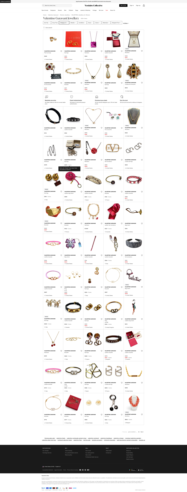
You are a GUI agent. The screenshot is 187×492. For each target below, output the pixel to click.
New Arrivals (45, 10)
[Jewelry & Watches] (91, 10)
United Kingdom (48, 490)
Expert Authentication (76, 100)
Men (65, 10)
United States (55, 490)
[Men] (67, 10)
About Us (112, 10)
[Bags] (79, 10)
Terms (64, 470)
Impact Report (129, 455)
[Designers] (56, 10)
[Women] (63, 10)
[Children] (74, 10)
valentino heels (60, 438)
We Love (101, 10)
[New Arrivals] (49, 10)
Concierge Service (47, 453)
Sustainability (129, 453)
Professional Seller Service (91, 457)
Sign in (132, 5)
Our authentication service (71, 453)
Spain (64, 490)
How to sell (88, 450)
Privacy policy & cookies (72, 470)
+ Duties (69, 165)
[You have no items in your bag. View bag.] (144, 5)
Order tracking (68, 450)
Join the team (129, 457)
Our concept (46, 450)
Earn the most (124, 100)
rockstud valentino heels (64, 440)
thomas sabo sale (50, 438)
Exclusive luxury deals (101, 100)
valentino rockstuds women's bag (76, 438)
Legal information (58, 470)
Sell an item (123, 5)
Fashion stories (130, 459)
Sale (107, 10)
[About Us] (116, 10)
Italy (67, 490)
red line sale (86, 440)
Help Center (109, 450)
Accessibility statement (48, 470)
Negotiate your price (50, 100)
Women (60, 10)
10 (138, 432)
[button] (144, 5)
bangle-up (142, 440)
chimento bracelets (109, 440)
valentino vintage (119, 438)
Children (71, 10)
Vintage (94, 10)
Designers (53, 10)
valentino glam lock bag (49, 440)
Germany (60, 490)
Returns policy (68, 455)
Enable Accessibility (5, 1)
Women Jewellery (65, 15)
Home (44, 15)
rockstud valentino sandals (133, 438)
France (43, 490)
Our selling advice (89, 453)
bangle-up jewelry (97, 440)
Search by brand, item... (50, 5)
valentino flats (77, 440)
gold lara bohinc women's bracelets (127, 440)
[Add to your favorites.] (61, 51)
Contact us (108, 453)
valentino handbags (106, 438)
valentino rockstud (93, 438)
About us (128, 450)
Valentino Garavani (53, 15)
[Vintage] (97, 10)
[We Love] (104, 10)
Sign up (138, 5)
